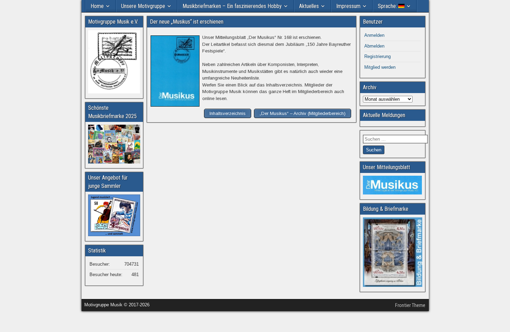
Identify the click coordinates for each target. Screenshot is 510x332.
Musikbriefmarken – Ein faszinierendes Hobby (232, 6)
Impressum (348, 6)
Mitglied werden (380, 67)
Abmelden (374, 46)
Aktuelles (309, 6)
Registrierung (377, 56)
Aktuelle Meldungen (384, 115)
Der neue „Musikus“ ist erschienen (186, 21)
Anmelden (374, 35)
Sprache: (388, 6)
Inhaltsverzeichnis (228, 113)
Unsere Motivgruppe (143, 6)
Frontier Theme (410, 305)
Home (97, 6)
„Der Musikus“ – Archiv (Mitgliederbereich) (303, 113)
